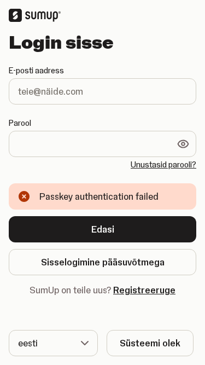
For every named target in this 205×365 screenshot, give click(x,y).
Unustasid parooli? (163, 165)
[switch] (183, 144)
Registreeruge (144, 290)
